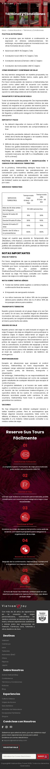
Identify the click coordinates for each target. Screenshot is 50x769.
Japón (4, 665)
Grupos (5, 716)
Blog (4, 689)
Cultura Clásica (8, 698)
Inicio (4, 30)
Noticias (5, 685)
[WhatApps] (46, 756)
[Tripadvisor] (42, 617)
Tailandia (6, 651)
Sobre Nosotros (14, 30)
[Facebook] (2, 727)
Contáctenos (7, 678)
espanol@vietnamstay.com (15, 740)
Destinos (9, 635)
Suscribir (42, 756)
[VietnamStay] (14, 606)
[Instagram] (6, 727)
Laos (4, 647)
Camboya (6, 644)
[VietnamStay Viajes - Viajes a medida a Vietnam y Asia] (11, 4)
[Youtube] (11, 727)
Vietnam (5, 640)
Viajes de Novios (9, 702)
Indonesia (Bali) (8, 654)
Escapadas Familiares (11, 713)
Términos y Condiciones (12, 682)
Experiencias (11, 694)
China (4, 658)
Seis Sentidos (7, 706)
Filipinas (5, 661)
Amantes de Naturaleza (12, 709)
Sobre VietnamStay (10, 675)
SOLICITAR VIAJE (10, 747)
